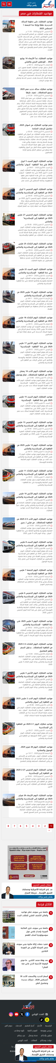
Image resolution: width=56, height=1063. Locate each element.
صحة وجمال (33, 1035)
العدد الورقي (37, 1014)
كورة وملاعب (19, 1031)
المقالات (34, 1040)
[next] (49, 830)
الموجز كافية (32, 1031)
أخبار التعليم (29, 1026)
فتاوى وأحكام (46, 1035)
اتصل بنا (15, 1046)
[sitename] (28, 1005)
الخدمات (18, 1026)
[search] (3, 4)
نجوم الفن (8, 1026)
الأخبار (39, 1026)
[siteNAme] (48, 4)
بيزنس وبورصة (46, 1031)
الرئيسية (48, 1026)
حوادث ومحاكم (46, 1040)
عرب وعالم (21, 1035)
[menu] (9, 4)
